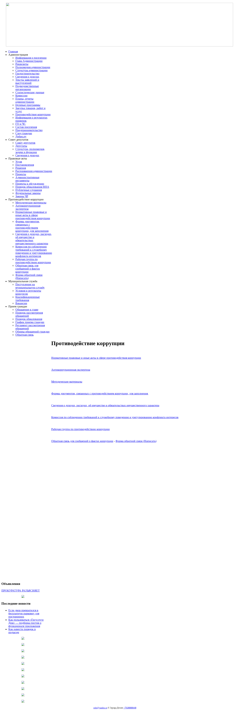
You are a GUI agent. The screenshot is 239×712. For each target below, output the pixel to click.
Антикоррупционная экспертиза (70, 369)
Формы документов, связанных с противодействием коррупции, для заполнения (99, 393)
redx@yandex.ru (100, 708)
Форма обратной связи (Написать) (135, 441)
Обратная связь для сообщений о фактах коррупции (82, 441)
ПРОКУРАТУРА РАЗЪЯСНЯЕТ (20, 590)
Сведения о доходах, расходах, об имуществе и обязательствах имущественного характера (105, 405)
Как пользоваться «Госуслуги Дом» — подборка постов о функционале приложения (26, 623)
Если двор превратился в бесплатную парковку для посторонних (23, 613)
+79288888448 (130, 708)
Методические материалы (66, 381)
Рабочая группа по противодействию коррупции (80, 429)
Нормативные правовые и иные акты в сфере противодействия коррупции (96, 357)
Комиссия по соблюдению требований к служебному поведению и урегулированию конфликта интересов (114, 417)
